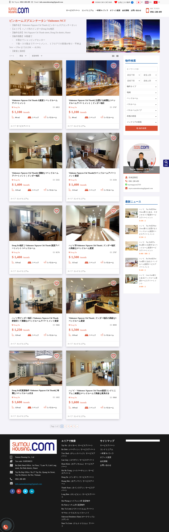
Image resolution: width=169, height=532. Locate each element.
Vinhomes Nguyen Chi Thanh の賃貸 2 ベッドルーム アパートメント (35, 101)
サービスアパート (73, 10)
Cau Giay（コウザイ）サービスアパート (77, 460)
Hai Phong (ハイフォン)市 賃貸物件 (75, 501)
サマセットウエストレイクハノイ (75, 513)
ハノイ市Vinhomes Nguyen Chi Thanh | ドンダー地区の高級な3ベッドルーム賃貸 (92, 246)
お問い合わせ (136, 10)
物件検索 (142, 128)
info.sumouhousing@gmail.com (28, 484)
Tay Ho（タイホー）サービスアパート (77, 445)
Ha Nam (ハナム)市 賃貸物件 (73, 505)
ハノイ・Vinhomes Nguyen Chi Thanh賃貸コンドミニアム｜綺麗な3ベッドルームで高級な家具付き (92, 392)
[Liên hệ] (5, 528)
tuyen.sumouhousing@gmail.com (141, 188)
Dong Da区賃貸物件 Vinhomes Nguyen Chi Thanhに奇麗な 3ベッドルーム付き (35, 391)
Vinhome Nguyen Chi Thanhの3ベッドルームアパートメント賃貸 (92, 174)
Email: (48, 2)
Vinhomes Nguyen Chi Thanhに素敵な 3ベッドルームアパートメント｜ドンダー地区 (35, 174)
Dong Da (16, 107)
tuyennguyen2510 (134, 185)
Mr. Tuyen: (21, 2)
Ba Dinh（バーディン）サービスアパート (78, 449)
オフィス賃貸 (115, 10)
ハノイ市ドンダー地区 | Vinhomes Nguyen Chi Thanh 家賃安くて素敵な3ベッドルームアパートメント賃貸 (35, 319)
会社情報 (125, 10)
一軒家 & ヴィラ (102, 10)
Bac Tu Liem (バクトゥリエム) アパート (77, 509)
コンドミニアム (88, 10)
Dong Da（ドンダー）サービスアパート (77, 477)
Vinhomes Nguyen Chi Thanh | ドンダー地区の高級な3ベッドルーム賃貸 (92, 319)
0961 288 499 (156, 12)
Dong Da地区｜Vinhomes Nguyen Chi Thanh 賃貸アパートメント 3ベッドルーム (35, 246)
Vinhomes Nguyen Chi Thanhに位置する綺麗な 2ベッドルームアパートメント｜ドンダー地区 (92, 101)
